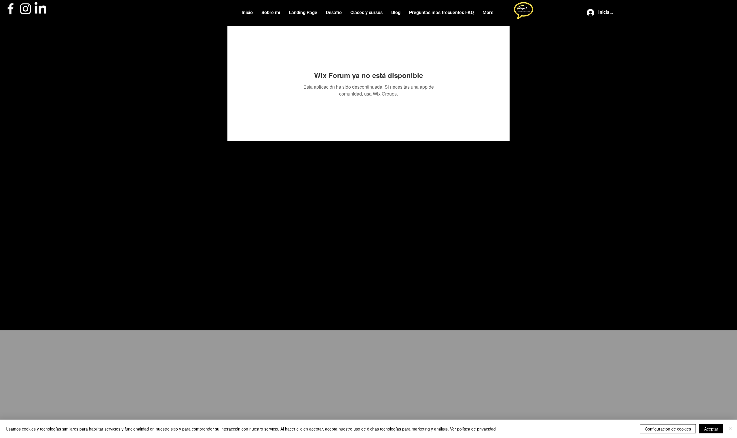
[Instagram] (25, 8)
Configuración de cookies (668, 429)
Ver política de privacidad (473, 429)
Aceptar (711, 429)
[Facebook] (10, 8)
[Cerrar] (730, 428)
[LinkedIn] (40, 8)
